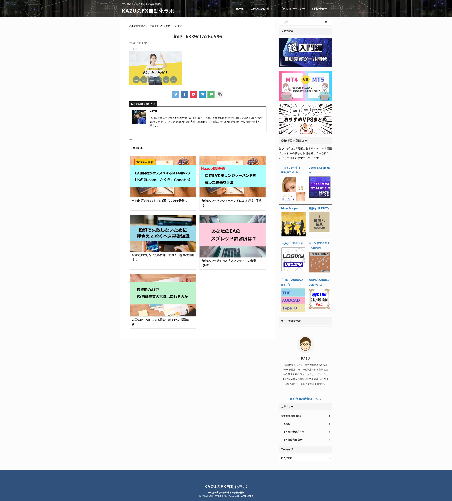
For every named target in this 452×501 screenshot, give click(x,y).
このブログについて (262, 8)
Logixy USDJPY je (292, 243)
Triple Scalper (289, 208)
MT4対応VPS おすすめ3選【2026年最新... (159, 200)
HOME (240, 8)
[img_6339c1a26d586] (202, 94)
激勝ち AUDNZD (319, 208)
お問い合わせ (319, 8)
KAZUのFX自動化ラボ (148, 11)
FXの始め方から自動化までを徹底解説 (226, 492)
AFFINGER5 (247, 496)
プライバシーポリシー (292, 8)
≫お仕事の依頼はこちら (305, 399)
